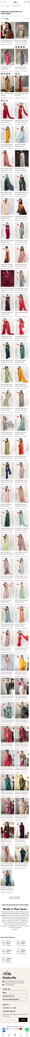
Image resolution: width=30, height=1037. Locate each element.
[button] (28, 1)
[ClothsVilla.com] (15, 2)
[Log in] (25, 1)
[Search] (4, 1)
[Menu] (1, 1)
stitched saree (4, 915)
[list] (6, 19)
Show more (15, 929)
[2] (7, 19)
